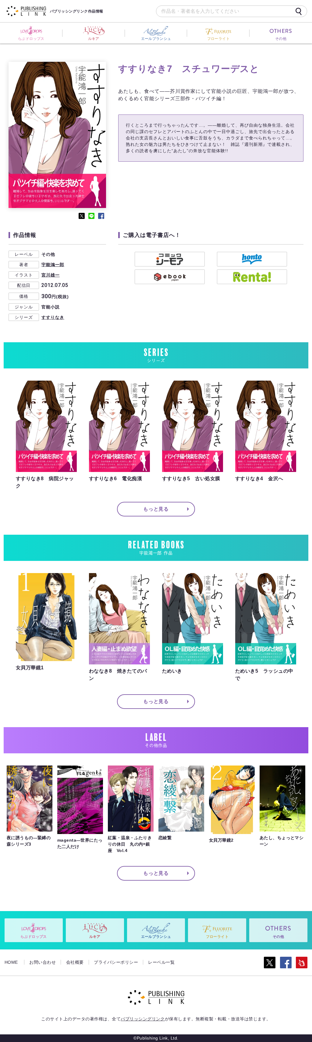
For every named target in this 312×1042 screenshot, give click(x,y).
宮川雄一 (50, 275)
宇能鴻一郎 (52, 264)
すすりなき (52, 317)
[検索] (298, 11)
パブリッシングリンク (143, 1018)
